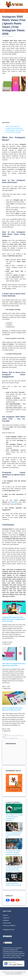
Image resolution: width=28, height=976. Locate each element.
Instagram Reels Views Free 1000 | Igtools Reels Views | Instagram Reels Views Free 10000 (13, 619)
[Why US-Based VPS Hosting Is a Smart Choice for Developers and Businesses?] (14, 809)
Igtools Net (5, 734)
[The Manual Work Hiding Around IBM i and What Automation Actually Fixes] (14, 844)
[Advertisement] (14, 107)
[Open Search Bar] (25, 11)
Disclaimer (6, 920)
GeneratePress (18, 973)
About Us (5, 915)
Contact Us (6, 918)
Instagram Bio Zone (8, 929)
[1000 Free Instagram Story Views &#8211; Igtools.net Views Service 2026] (14, 704)
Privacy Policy (7, 923)
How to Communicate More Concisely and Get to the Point (13, 834)
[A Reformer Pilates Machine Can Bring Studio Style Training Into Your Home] (14, 861)
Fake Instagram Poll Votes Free (15, 130)
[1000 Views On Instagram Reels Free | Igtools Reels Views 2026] (14, 660)
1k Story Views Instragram (13, 132)
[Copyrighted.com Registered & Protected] (7, 943)
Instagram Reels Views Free (14, 128)
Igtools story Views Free (13, 126)
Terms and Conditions (9, 925)
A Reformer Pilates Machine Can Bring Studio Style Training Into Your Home (14, 869)
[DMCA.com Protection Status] (7, 936)
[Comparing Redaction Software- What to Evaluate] (14, 877)
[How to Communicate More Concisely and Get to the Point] (14, 827)
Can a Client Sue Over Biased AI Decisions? (10, 738)
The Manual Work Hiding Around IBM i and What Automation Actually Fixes (13, 852)
